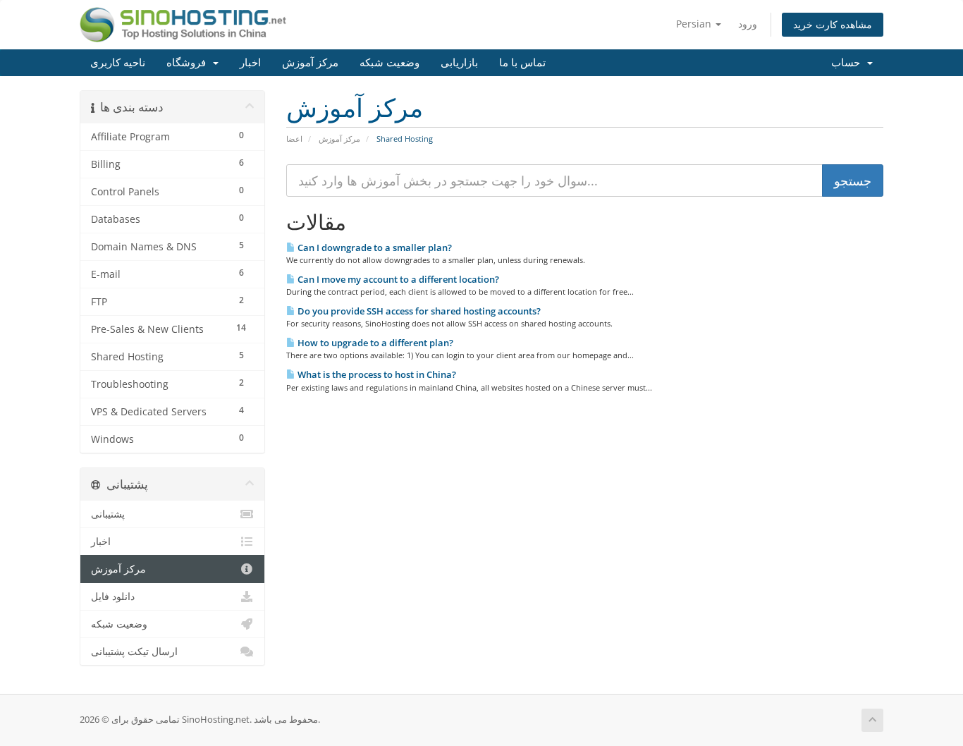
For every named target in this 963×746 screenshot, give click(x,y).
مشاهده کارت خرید (832, 24)
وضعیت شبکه (389, 62)
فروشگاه (188, 62)
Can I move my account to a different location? (397, 279)
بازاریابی (459, 62)
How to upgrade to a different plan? (374, 342)
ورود (747, 23)
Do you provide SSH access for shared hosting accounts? (418, 311)
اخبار (250, 62)
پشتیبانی (108, 514)
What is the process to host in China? (375, 374)
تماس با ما (522, 62)
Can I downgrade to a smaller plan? (373, 247)
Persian (695, 23)
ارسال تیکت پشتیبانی (134, 651)
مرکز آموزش (310, 62)
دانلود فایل (113, 596)
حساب (848, 62)
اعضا (294, 138)
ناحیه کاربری (117, 62)
